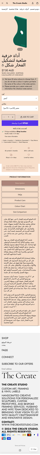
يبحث (3, 345)
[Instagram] (20, 450)
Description (20, 183)
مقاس (4, 104)
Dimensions (20, 189)
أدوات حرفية (24, 9)
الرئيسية (4, 9)
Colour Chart (20, 206)
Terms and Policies (20, 446)
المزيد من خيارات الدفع (20, 128)
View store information (11, 136)
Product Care (20, 200)
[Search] (7, 3)
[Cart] (37, 3)
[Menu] (2, 3)
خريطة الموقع (7, 342)
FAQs (20, 195)
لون (3, 94)
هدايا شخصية (13, 9)
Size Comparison (20, 212)
